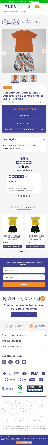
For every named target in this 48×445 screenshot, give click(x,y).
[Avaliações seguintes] (42, 183)
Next (44, 51)
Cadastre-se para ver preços (12, 246)
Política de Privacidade (13, 440)
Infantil (19, 20)
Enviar (24, 284)
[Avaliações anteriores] (5, 183)
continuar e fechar (24, 442)
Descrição (9, 139)
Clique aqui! (34, 1)
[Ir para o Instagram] (4, 362)
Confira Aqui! (24, 314)
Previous (4, 53)
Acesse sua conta (24, 123)
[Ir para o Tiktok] (17, 362)
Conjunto (27, 20)
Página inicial (9, 20)
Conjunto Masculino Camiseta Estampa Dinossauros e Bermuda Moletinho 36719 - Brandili (13, 237)
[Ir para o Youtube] (24, 362)
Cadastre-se (24, 116)
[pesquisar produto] (43, 11)
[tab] (21, 251)
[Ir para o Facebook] (10, 362)
